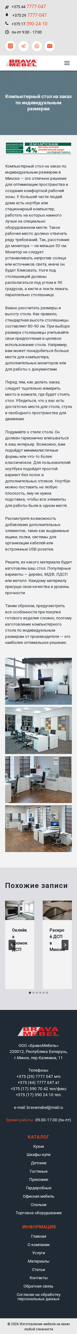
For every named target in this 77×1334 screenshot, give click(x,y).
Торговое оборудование (39, 1212)
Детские (38, 1162)
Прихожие (38, 1179)
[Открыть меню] (67, 62)
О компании (38, 1244)
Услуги (38, 1252)
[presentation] (19, 910)
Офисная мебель (38, 1196)
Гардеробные (38, 1187)
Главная (38, 1236)
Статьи (38, 1269)
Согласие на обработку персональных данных (39, 1297)
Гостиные (38, 1171)
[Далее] (65, 945)
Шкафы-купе (38, 1154)
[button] (38, 681)
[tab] (30, 993)
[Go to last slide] (12, 945)
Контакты (39, 1277)
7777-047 (29, 6)
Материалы (38, 1261)
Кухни (38, 1146)
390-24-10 (29, 23)
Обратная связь (38, 1286)
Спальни (38, 1204)
